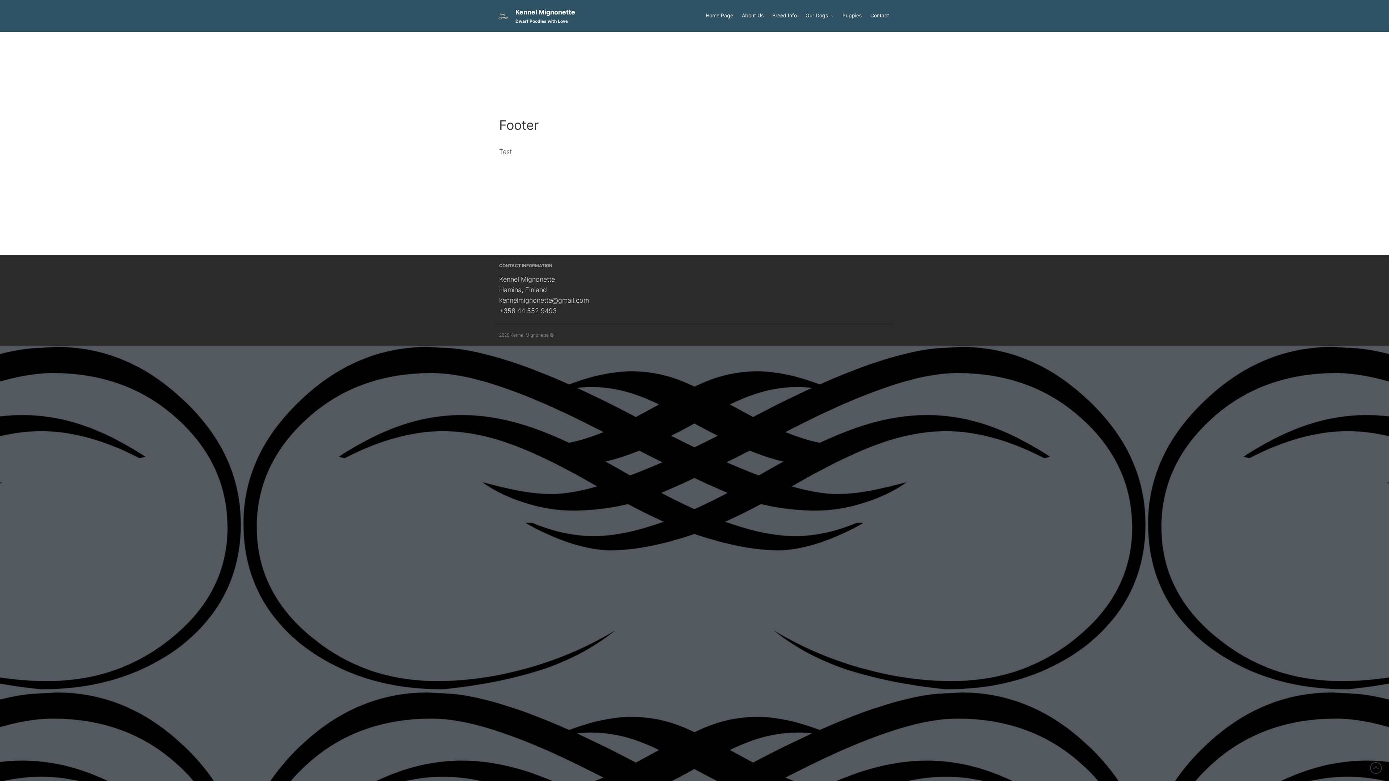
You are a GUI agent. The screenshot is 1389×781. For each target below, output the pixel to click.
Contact (879, 15)
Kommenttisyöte (1329, 389)
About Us (753, 15)
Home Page (719, 15)
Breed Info (784, 15)
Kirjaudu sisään (1328, 367)
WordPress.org (1327, 401)
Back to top (1376, 768)
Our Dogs (817, 15)
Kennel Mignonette (545, 12)
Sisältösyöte (1324, 378)
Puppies (852, 15)
